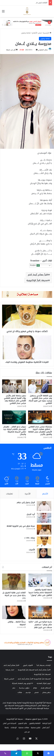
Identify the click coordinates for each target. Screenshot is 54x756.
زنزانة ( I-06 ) (30, 538)
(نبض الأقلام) (37, 33)
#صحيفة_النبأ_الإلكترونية (37, 280)
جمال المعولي (43, 49)
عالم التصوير (22, 723)
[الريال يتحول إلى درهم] (44, 506)
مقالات (19, 692)
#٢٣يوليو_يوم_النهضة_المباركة (22, 683)
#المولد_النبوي (28, 665)
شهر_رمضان (46, 692)
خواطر (35, 687)
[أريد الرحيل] (44, 518)
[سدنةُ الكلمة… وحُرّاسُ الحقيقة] (14, 612)
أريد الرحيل (31, 514)
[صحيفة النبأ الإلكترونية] (27, 11)
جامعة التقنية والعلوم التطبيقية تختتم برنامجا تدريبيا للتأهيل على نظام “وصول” (40, 592)
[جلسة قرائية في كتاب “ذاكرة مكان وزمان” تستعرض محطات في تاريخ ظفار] (40, 612)
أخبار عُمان (46, 727)
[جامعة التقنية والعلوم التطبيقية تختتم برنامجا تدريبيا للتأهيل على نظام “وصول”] (40, 580)
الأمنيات (32, 549)
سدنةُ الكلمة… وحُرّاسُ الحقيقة (17, 623)
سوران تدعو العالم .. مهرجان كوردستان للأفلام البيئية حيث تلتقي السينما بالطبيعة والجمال (14, 430)
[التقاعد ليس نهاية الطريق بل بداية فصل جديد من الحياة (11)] (14, 582)
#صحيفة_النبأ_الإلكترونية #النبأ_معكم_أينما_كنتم (34, 678)
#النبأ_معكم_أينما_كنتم (38, 275)
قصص (36, 692)
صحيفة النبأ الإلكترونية (14, 719)
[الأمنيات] (44, 553)
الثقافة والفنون (34, 723)
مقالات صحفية (23, 727)
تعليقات (9, 494)
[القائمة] (3, 12)
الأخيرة (27, 494)
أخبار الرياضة (46, 723)
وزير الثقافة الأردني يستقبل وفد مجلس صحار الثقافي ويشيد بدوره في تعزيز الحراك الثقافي (40, 399)
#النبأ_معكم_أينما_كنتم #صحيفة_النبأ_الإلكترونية (34, 669)
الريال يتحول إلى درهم (26, 502)
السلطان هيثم (46, 687)
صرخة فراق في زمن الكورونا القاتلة (21, 526)
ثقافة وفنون (26, 33)
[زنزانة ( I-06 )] (44, 541)
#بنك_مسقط (10, 669)
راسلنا (7, 727)
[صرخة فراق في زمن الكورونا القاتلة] (44, 530)
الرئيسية (46, 33)
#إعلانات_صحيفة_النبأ (44, 665)
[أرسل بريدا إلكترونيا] (36, 49)
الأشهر (45, 494)
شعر (13, 687)
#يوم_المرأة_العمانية (44, 683)
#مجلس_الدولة (9, 678)
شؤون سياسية (24, 687)
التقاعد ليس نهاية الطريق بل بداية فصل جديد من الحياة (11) (24, 2)
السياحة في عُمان (9, 723)
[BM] (27, 23)
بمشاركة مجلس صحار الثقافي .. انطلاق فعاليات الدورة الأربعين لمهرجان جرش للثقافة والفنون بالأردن (40, 430)
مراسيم (28, 692)
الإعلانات (13, 727)
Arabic (33, 265)
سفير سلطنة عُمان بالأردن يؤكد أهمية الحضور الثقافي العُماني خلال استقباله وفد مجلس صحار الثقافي (15, 399)
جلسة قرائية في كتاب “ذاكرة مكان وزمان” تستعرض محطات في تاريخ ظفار (40, 624)
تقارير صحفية (35, 727)
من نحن (27, 731)
